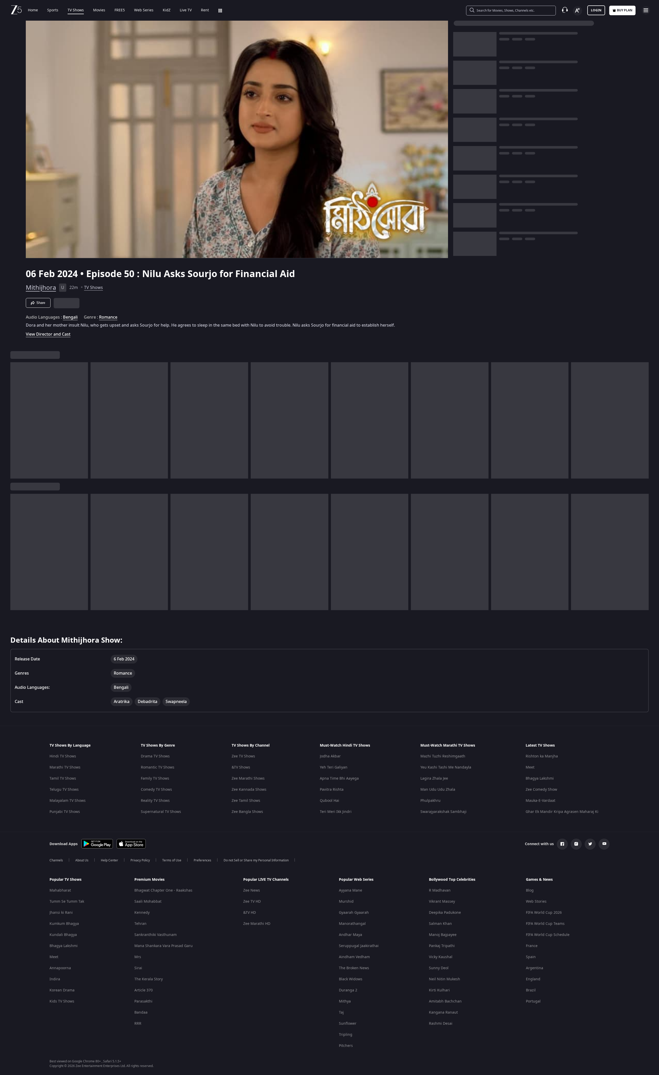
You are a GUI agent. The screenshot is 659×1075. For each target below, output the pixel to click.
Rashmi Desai (440, 1023)
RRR (137, 1023)
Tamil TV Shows (63, 778)
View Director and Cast (48, 334)
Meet (530, 767)
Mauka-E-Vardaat (540, 800)
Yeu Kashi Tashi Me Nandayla (445, 767)
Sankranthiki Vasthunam (155, 934)
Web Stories (536, 901)
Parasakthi (143, 1001)
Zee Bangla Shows (247, 811)
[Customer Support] (565, 10)
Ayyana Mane (350, 890)
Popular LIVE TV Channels (266, 879)
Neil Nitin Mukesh (444, 979)
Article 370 (143, 990)
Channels (56, 860)
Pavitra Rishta (332, 789)
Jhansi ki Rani (61, 912)
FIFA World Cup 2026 (544, 912)
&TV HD (249, 912)
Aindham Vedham (354, 957)
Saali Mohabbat (147, 901)
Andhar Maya (350, 934)
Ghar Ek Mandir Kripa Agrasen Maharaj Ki (562, 811)
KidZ (166, 10)
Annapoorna (60, 968)
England (533, 979)
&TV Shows (241, 767)
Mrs (137, 957)
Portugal (533, 1001)
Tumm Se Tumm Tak (67, 901)
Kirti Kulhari (439, 990)
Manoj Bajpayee (443, 934)
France (532, 946)
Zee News (251, 890)
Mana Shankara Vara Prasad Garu (163, 946)
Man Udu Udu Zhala (437, 789)
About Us (81, 860)
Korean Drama (62, 990)
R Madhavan (440, 890)
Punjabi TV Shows (65, 811)
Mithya (345, 1001)
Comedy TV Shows (156, 789)
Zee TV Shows (243, 756)
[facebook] (562, 844)
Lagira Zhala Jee (434, 778)
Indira (55, 979)
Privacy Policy (140, 860)
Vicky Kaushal (440, 957)
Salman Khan (440, 923)
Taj (341, 1012)
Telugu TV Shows (64, 789)
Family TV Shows (155, 778)
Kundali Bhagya (63, 934)
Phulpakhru (430, 800)
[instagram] (576, 844)
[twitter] (590, 844)
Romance (108, 317)
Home (33, 10)
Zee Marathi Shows (248, 778)
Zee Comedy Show (541, 789)
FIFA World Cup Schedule (547, 934)
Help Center (109, 860)
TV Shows (76, 10)
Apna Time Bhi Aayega (339, 778)
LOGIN (596, 10)
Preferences (202, 860)
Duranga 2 (348, 990)
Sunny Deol (439, 968)
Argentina (534, 968)
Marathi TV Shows (65, 767)
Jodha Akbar (330, 756)
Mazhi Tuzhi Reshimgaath (442, 756)
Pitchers (346, 1045)
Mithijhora (41, 287)
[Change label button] (577, 10)
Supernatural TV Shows (161, 811)
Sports (52, 10)
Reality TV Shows (155, 800)
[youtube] (604, 844)
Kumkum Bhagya (64, 923)
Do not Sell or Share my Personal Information (256, 860)
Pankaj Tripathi (442, 946)
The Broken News (354, 968)
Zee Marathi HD (256, 923)
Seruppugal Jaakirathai (359, 946)
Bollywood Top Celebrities (452, 879)
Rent (205, 10)
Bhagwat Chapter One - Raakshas (163, 890)
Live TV (186, 10)
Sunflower (347, 1023)
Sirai (138, 968)
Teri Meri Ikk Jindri (336, 811)
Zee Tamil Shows (246, 800)
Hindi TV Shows (63, 756)
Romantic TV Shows (157, 767)
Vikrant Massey (442, 901)
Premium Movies (149, 879)
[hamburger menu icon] (646, 10)
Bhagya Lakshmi (540, 778)
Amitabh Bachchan (445, 1001)
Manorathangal (352, 923)
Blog (530, 890)
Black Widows (350, 979)
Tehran (140, 923)
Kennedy (142, 912)
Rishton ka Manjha (542, 756)
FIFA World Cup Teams (545, 923)
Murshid (346, 901)
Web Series (143, 10)
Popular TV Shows (66, 879)
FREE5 (120, 10)
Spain (531, 957)
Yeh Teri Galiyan (333, 767)
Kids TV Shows (62, 1001)
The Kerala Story (148, 979)
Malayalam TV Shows (68, 800)
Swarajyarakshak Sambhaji (443, 811)
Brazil (531, 990)
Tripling (345, 1034)
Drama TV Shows (155, 756)
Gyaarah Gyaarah (354, 912)
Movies (99, 10)
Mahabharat (60, 890)
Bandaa (141, 1012)
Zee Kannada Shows (249, 789)
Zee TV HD (252, 901)
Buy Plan (624, 10)
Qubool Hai (329, 800)
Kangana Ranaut (443, 1012)
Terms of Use (171, 860)
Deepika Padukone (445, 912)
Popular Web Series (356, 879)
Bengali (70, 317)
